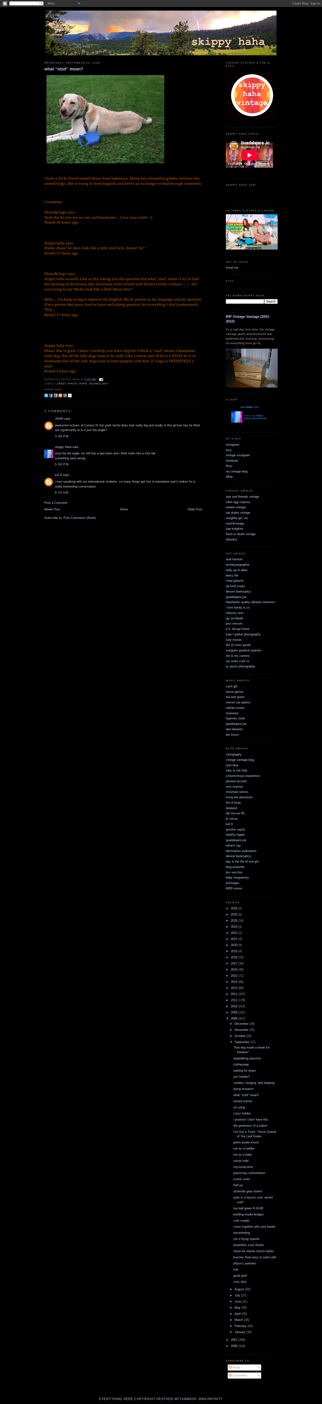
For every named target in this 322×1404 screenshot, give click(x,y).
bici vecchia (234, 872)
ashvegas (232, 883)
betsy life (232, 575)
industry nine (234, 613)
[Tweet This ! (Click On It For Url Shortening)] (46, 395)
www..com (249, 407)
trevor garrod (234, 692)
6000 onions (234, 888)
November (242, 1030)
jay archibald (234, 618)
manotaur (232, 713)
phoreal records (236, 781)
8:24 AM (61, 492)
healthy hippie (235, 834)
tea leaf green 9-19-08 (248, 1208)
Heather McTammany (177, 1399)
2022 (234, 933)
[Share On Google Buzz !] (56, 395)
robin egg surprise (238, 502)
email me (232, 267)
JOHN (59, 418)
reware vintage (236, 507)
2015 (234, 975)
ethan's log (233, 845)
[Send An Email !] (70, 395)
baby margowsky (237, 877)
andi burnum (234, 559)
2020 (234, 945)
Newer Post (52, 509)
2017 (234, 963)
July (238, 1295)
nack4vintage (235, 523)
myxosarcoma (243, 1167)
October (240, 1036)
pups (83, 383)
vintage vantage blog (240, 760)
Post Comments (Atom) (79, 518)
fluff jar (238, 1185)
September (242, 1042)
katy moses (234, 639)
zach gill (231, 686)
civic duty (240, 1281)
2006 (234, 1346)
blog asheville (235, 867)
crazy (61, 383)
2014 (234, 982)
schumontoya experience (243, 776)
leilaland (231, 808)
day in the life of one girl (242, 861)
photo (73, 383)
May (238, 1307)
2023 (234, 926)
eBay (229, 476)
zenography (234, 754)
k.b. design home (237, 629)
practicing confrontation (249, 1173)
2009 (234, 1012)
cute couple (241, 1220)
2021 (234, 939)
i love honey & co (238, 607)
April (238, 1313)
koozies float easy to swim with (254, 1257)
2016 (234, 969)
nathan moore (235, 708)
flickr (229, 466)
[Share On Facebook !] (51, 395)
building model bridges (248, 1214)
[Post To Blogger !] (60, 395)
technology (98, 383)
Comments (239, 1375)
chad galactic (235, 580)
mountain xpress (237, 792)
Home (124, 509)
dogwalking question (247, 1058)
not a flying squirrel (246, 1239)
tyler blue (232, 765)
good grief (240, 1275)
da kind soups (235, 586)
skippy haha (63, 447)
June (238, 1301)
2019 (234, 951)
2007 (234, 1340)
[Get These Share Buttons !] (65, 395)
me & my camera (237, 656)
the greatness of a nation (250, 1125)
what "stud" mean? (63, 69)
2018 (234, 957)
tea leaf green (235, 697)
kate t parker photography (243, 634)
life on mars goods (238, 645)
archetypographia (237, 564)
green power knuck (246, 1142)
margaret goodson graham (243, 650)
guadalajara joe (236, 597)
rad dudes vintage (238, 512)
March (239, 1320)
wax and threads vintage (242, 496)
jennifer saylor (235, 829)
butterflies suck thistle (248, 1245)
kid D (58, 475)
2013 (234, 988)
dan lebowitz (234, 729)
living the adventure (239, 797)
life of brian (233, 802)
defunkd (231, 539)
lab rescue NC (235, 813)
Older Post (195, 509)
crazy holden (242, 1113)
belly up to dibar (237, 570)
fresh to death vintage (241, 534)
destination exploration (241, 851)
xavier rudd (240, 1160)
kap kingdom (234, 528)
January (240, 1332)
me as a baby (242, 1154)
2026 (234, 908)
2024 (234, 920)
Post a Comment (55, 502)
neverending (241, 1233)
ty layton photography (240, 666)
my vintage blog (237, 471)
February (241, 1326)
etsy (229, 450)
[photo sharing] (105, 163)
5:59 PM (62, 464)
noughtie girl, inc (237, 518)
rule (235, 1269)
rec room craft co (237, 661)
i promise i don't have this (250, 1119)
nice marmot (234, 786)
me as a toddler (244, 1148)
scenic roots (241, 1179)
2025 (234, 914)
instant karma (242, 1101)
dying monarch (243, 1089)
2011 (234, 1000)
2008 (234, 1018)
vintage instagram (238, 455)
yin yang (239, 1107)
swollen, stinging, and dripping (253, 1083)
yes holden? (241, 1076)
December (242, 1023)
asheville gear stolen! (247, 1191)
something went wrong (70, 458)
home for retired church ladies (253, 1251)
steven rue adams (238, 702)
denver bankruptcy (238, 591)
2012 (234, 994)
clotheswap (241, 1064)
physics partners (244, 1263)
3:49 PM (62, 436)
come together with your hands (254, 1226)
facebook (232, 460)
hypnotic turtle (235, 718)
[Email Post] (100, 379)
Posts (235, 1367)
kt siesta (232, 818)
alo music (232, 734)
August (240, 1289)
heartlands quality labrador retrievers (250, 602)
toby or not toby (236, 770)
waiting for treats (244, 1070)
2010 (234, 1006)
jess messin (234, 623)
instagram (232, 444)
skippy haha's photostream (255, 417)
